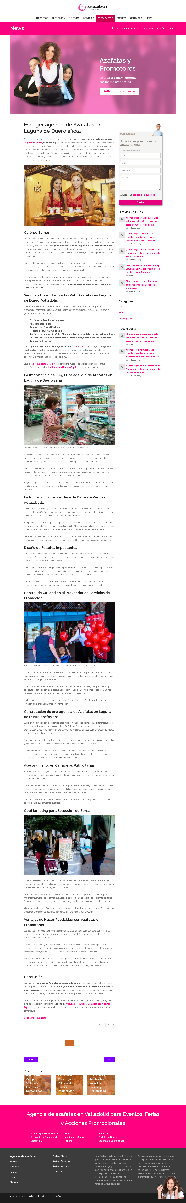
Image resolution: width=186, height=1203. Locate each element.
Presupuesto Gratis (75, 1004)
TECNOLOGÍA (58, 18)
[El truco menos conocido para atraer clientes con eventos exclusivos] (122, 283)
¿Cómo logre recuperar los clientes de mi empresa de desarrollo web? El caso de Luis (142, 237)
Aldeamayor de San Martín (45, 1133)
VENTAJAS (74, 18)
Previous (32, 1059)
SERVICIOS (88, 18)
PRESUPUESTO (105, 18)
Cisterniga (36, 1141)
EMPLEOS (121, 18)
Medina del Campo (75, 1137)
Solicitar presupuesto (119, 91)
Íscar (67, 1133)
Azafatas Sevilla (60, 1171)
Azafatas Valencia (61, 1166)
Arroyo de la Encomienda (44, 1137)
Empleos (14, 1172)
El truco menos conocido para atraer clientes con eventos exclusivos (141, 284)
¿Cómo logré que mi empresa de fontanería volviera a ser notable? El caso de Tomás (143, 253)
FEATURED (124, 307)
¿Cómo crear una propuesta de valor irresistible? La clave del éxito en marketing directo (142, 221)
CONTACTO (136, 18)
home (115, 28)
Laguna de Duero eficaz (111, 1141)
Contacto (14, 1167)
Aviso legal (15, 1196)
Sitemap (14, 1182)
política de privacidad (144, 195)
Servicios (14, 1162)
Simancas (104, 1133)
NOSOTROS (42, 18)
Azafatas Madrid (60, 1156)
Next (108, 1059)
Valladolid (79, 346)
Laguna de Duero (33, 143)
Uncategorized (126, 318)
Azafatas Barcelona (61, 1161)
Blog (12, 1177)
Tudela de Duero (108, 1137)
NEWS (149, 18)
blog (124, 28)
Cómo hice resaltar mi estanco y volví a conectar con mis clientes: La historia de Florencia (143, 269)
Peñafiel (69, 1141)
